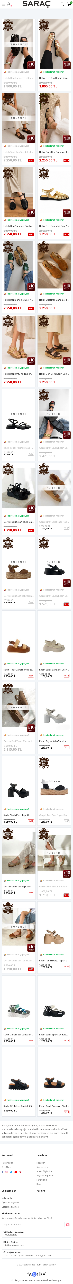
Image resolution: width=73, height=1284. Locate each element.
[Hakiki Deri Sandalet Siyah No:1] (18, 192)
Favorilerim (41, 1179)
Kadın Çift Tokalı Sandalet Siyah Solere (23, 1106)
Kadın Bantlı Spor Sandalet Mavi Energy (24, 1034)
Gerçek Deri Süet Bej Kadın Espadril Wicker (26, 886)
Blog (38, 1184)
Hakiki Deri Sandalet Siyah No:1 (20, 225)
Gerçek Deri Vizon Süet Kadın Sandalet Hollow (27, 741)
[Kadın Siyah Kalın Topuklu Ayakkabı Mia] (18, 781)
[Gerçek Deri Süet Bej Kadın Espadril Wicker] (18, 853)
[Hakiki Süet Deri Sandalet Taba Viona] (54, 266)
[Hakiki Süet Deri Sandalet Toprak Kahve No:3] (54, 118)
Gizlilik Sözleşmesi (10, 1206)
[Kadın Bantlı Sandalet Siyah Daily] (54, 1072)
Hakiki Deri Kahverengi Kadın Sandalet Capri (26, 77)
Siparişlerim (42, 1167)
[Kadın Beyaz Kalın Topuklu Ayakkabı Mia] (54, 707)
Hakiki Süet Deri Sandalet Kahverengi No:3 (25, 151)
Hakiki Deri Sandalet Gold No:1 (55, 225)
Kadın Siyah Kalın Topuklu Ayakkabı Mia (24, 815)
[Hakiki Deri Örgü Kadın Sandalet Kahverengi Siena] (54, 340)
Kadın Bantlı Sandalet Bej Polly (54, 669)
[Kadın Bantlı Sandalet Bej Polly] (54, 636)
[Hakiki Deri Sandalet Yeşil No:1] (18, 266)
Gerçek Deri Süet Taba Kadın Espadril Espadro (27, 960)
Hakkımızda (7, 1162)
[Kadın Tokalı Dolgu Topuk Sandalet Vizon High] (54, 927)
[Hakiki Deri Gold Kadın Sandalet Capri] (54, 44)
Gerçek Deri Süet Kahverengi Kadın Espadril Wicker (30, 595)
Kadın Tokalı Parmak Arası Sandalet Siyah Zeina (28, 447)
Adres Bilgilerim (44, 1171)
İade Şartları (7, 1198)
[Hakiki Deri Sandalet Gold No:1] (54, 192)
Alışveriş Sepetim (44, 1175)
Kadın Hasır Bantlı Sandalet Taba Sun (23, 669)
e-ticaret (29, 1280)
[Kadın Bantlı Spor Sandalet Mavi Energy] (18, 1001)
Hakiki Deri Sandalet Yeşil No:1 (19, 299)
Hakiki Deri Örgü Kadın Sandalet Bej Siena (25, 373)
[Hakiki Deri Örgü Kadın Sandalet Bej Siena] (18, 340)
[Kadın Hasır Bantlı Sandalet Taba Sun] (18, 636)
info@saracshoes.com (14, 1245)
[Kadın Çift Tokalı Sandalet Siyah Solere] (18, 1072)
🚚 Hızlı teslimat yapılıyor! (16, 71)
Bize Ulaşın (7, 1167)
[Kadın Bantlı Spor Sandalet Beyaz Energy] (54, 1001)
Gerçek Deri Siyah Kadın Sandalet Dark (24, 521)
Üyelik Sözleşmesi (10, 1202)
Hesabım (40, 1162)
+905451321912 (10, 1234)
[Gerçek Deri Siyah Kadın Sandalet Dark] (18, 488)
